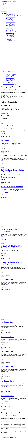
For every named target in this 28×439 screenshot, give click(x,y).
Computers (10, 20)
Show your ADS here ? (7, 116)
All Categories (4, 11)
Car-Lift (9, 29)
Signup (4, 4)
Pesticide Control (7, 126)
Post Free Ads (6, 6)
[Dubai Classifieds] (12, 1)
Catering (9, 19)
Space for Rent (4, 112)
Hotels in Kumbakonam (14, 71)
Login (4, 3)
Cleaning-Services (11, 31)
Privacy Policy (12, 435)
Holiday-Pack (10, 28)
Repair (9, 18)
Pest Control (5, 140)
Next (8, 409)
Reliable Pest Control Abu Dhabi (12, 187)
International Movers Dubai (12, 79)
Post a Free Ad (4, 95)
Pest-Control (10, 24)
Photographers (10, 25)
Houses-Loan (10, 17)
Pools (8, 26)
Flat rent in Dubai (10, 78)
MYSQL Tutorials (10, 75)
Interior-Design (11, 22)
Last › (10, 409)
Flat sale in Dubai (10, 76)
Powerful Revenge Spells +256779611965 (9, 230)
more (5, 131)
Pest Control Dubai (7, 279)
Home (4, 435)
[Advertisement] (14, 56)
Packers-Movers (11, 40)
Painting (9, 39)
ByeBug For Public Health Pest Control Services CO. (11, 247)
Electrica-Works (11, 35)
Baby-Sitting (10, 30)
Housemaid (10, 38)
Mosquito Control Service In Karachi (14, 155)
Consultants (10, 14)
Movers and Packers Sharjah (9, 73)
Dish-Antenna (10, 33)
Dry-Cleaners (10, 34)
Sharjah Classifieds (10, 80)
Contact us (18, 435)
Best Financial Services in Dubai (15, 15)
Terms (7, 435)
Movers (9, 23)
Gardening (10, 36)
